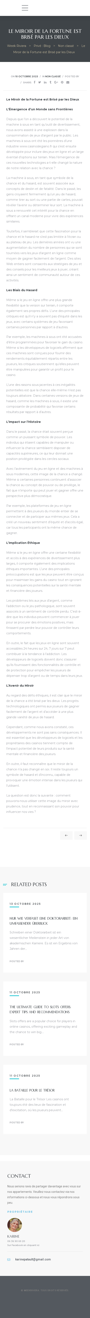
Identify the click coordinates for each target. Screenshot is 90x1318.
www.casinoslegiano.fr (36, 146)
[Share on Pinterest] (62, 82)
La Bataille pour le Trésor (32, 1090)
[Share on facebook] (34, 82)
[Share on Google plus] (56, 82)
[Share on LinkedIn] (45, 82)
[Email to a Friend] (67, 82)
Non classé (53, 76)
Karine (13, 1236)
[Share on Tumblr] (50, 82)
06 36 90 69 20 (16, 1241)
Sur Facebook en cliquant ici (23, 1245)
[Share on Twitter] (39, 82)
